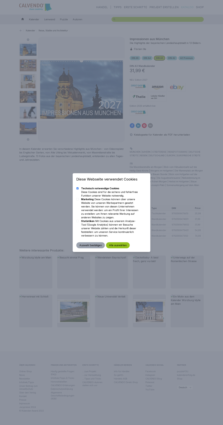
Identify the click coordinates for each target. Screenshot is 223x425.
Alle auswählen (118, 245)
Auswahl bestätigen (90, 245)
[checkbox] (77, 188)
